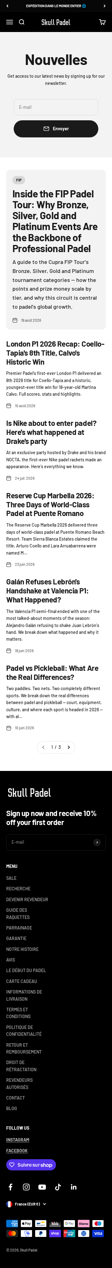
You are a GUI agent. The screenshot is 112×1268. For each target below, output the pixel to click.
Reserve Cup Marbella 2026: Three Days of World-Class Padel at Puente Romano (50, 504)
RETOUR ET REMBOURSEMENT (24, 1048)
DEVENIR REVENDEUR (27, 899)
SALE (11, 878)
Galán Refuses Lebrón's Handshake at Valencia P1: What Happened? (47, 590)
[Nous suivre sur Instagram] (26, 1187)
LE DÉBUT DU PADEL (26, 970)
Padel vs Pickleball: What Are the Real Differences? (52, 672)
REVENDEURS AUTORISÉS (19, 1083)
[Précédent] (7, 6)
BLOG (11, 1108)
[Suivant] (105, 6)
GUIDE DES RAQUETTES (18, 913)
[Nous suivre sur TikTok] (58, 1187)
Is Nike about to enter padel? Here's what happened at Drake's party (51, 431)
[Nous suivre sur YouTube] (42, 1187)
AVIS (10, 959)
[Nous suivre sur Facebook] (10, 1187)
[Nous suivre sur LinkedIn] (74, 1187)
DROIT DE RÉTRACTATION (21, 1066)
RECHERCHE (18, 888)
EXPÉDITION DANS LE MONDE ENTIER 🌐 (56, 6)
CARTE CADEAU (21, 981)
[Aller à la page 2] (68, 747)
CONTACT (15, 1097)
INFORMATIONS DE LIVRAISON (24, 995)
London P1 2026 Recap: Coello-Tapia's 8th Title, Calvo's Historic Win (55, 352)
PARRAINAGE (19, 927)
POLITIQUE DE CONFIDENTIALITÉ (24, 1031)
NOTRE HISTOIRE (22, 949)
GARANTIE (16, 938)
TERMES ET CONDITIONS (18, 1013)
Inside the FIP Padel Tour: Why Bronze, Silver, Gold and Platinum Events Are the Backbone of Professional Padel (55, 220)
